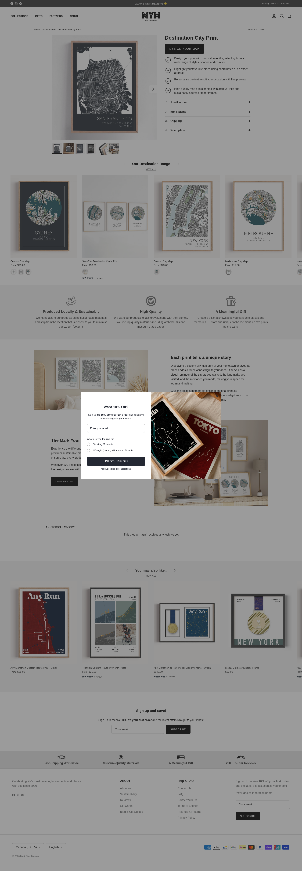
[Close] (217, 396)
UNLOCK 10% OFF (116, 461)
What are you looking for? (101, 439)
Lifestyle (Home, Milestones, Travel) (113, 450)
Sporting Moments (103, 444)
